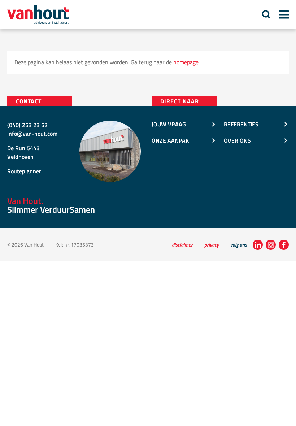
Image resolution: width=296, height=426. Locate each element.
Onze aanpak (170, 140)
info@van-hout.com (32, 133)
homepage (186, 62)
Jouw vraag (169, 124)
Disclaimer (182, 244)
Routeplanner (24, 171)
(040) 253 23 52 (27, 125)
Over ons (237, 140)
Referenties (241, 124)
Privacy (211, 244)
